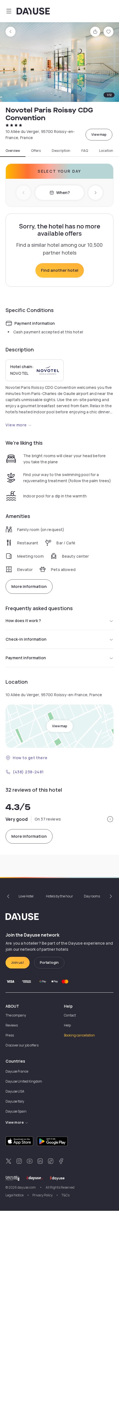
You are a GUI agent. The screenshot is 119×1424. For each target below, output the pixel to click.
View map (99, 134)
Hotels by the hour (59, 896)
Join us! (17, 962)
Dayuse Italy (15, 1101)
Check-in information (26, 639)
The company (16, 1015)
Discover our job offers (22, 1045)
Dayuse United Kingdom (24, 1081)
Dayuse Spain (16, 1111)
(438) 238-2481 (28, 771)
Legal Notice (15, 1195)
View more (16, 424)
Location (106, 151)
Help (67, 1025)
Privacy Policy (42, 1195)
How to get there (30, 757)
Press (10, 1035)
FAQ (84, 151)
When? (63, 192)
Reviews (12, 1025)
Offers (36, 151)
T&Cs (65, 1195)
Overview (13, 151)
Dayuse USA (15, 1091)
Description (61, 151)
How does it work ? (23, 620)
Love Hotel (26, 896)
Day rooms (92, 896)
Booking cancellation (79, 1035)
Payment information (26, 657)
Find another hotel (59, 270)
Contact (70, 1015)
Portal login (49, 962)
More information (29, 586)
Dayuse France (17, 1071)
